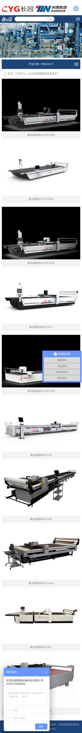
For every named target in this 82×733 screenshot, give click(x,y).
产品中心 (20, 73)
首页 (10, 73)
